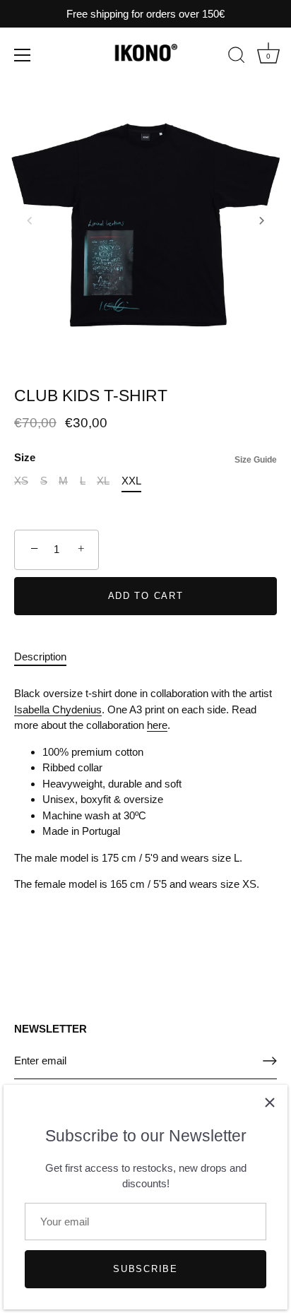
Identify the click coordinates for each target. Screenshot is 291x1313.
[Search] (236, 57)
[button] (29, 220)
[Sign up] (270, 1061)
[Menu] (22, 55)
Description (40, 656)
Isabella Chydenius (58, 709)
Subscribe (145, 1269)
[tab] (47, 657)
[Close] (269, 1102)
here (157, 725)
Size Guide (255, 460)
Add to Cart (146, 595)
